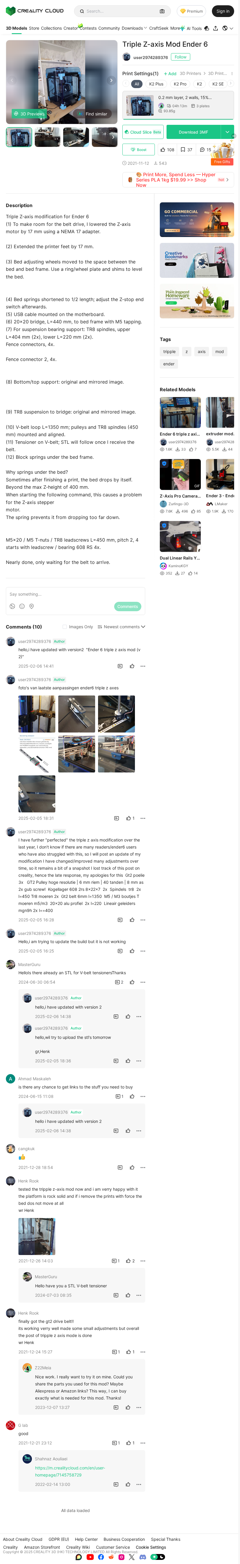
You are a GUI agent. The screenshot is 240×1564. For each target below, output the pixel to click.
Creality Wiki (78, 1547)
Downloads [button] (132, 28)
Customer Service (113, 1547)
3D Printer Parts (218, 73)
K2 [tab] (199, 83)
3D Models (16, 28)
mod (219, 351)
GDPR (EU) (59, 1539)
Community (109, 28)
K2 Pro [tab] (180, 83)
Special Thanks (165, 1539)
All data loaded (75, 1510)
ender (168, 363)
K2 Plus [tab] (156, 83)
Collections (51, 28)
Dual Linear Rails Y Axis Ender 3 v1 (178, 558)
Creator (71, 28)
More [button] (175, 28)
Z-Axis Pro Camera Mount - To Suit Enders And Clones (179, 496)
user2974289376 (150, 57)
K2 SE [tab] (218, 83)
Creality (10, 1547)
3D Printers (190, 73)
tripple (169, 351)
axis (201, 351)
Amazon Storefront (42, 1547)
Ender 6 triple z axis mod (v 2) (179, 434)
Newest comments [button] (122, 626)
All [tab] (137, 83)
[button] (228, 28)
